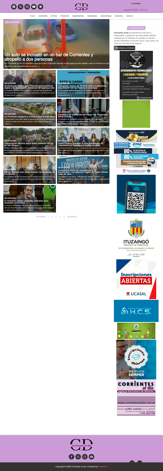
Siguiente (72, 217)
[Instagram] (27, 7)
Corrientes (42, 16)
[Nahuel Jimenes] (136, 99)
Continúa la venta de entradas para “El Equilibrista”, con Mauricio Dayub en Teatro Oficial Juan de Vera (83, 172)
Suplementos (78, 16)
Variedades (92, 16)
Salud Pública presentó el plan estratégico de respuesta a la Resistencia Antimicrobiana (80, 144)
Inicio (32, 16)
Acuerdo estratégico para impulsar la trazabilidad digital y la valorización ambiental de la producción (29, 87)
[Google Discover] (40, 7)
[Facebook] (14, 7)
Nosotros (119, 16)
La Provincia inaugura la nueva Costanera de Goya (29, 117)
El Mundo (64, 16)
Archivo (129, 16)
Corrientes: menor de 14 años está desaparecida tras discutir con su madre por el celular (82, 87)
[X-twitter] (20, 7)
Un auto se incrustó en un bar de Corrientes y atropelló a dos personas (48, 57)
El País (54, 16)
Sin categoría (12, 22)
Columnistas (105, 16)
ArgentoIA (102, 467)
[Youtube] (34, 7)
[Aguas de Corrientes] (136, 213)
